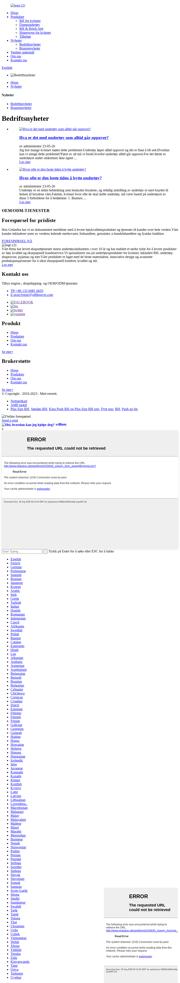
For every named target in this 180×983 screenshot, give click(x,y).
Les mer (25, 162)
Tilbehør (25, 36)
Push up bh (129, 409)
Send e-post (10, 420)
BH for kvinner (30, 21)
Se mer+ (7, 352)
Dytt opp (107, 409)
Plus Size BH (20, 409)
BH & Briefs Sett (31, 28)
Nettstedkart (19, 401)
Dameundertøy (29, 25)
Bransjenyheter (29, 48)
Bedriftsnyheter (30, 44)
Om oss (16, 56)
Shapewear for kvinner (35, 32)
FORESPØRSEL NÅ (17, 241)
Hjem (14, 13)
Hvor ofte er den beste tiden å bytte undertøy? (60, 178)
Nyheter (16, 40)
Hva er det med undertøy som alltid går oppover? (64, 137)
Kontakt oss (19, 60)
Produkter (17, 17)
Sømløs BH (39, 409)
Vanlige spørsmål (22, 52)
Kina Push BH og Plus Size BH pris (74, 409)
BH (117, 409)
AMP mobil (19, 405)
